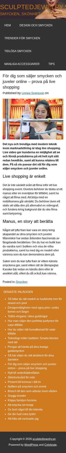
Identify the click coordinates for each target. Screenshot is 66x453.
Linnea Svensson (33, 93)
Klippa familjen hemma (22, 400)
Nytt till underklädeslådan (23, 372)
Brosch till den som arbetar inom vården (32, 391)
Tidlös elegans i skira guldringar (28, 316)
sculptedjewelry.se (33, 7)
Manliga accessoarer (22, 63)
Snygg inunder (17, 395)
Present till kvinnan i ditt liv (24, 381)
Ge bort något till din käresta (25, 409)
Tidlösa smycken (17, 51)
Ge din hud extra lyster (22, 414)
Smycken (21, 281)
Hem (7, 25)
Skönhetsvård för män (21, 377)
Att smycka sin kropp (20, 404)
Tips (51, 63)
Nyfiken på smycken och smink (27, 386)
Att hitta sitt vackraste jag (23, 418)
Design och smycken (36, 25)
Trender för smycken (22, 38)
